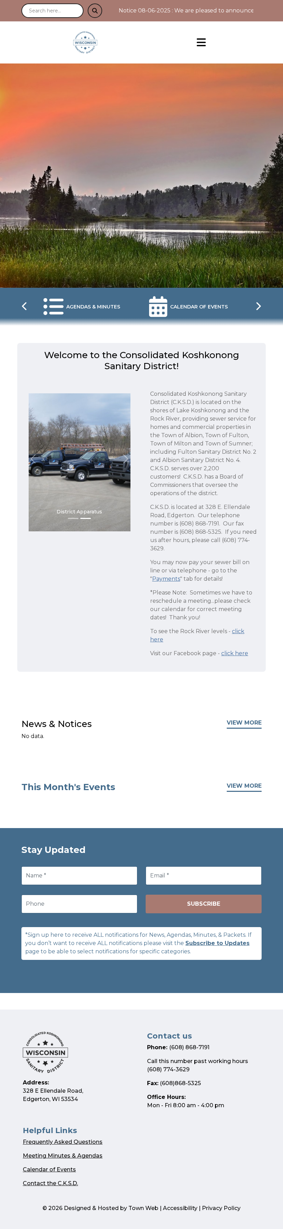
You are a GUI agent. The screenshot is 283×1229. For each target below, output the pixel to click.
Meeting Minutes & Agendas (63, 1155)
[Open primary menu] (201, 43)
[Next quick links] (258, 306)
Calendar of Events (49, 1169)
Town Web (143, 1208)
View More (244, 722)
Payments (166, 579)
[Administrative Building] (73, 518)
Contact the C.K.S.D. (50, 1183)
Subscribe (203, 904)
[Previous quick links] (24, 306)
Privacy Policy (221, 1208)
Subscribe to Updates (217, 943)
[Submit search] (95, 10)
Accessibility (180, 1208)
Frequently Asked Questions (63, 1142)
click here (234, 653)
